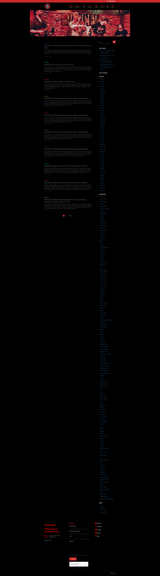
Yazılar (102, 507)
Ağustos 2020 (102, 187)
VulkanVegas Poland (104, 482)
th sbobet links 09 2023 (104, 460)
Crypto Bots (102, 295)
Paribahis (102, 407)
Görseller (96, 7)
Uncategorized (103, 469)
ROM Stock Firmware (104, 436)
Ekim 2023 (102, 112)
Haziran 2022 (102, 151)
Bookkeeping (102, 264)
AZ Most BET (102, 245)
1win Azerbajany (103, 201)
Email (98, 536)
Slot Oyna (102, 445)
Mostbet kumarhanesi (104, 363)
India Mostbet (102, 322)
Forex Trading (103, 315)
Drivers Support (103, 305)
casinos (101, 288)
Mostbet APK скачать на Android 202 (58, 65)
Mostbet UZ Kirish (103, 382)
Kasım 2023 (102, 110)
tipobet (101, 462)
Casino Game (102, 274)
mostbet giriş (102, 356)
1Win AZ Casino (103, 199)
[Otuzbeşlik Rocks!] (47, 6)
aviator (101, 242)
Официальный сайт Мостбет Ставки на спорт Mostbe (65, 166)
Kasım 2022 (102, 139)
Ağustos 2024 (102, 91)
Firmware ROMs (103, 312)
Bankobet (102, 257)
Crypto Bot (102, 293)
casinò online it (103, 286)
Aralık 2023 (102, 108)
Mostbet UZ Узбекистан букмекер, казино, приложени (66, 98)
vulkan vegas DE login (104, 477)
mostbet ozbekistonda (104, 370)
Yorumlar (103, 510)
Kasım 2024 (102, 83)
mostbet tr (102, 375)
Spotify (98, 533)
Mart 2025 (102, 79)
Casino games (103, 276)
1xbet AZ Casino (103, 220)
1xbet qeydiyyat (103, 237)
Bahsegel (102, 254)
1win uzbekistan (103, 213)
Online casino (103, 395)
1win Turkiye (102, 211)
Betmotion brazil (103, 262)
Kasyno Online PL (103, 327)
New (101, 390)
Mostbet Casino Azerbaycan (105, 353)
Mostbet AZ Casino (104, 344)
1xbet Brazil (102, 228)
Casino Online (103, 281)
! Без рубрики (102, 196)
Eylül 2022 (102, 144)
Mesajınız (71, 541)
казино (101, 484)
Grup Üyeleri (77, 7)
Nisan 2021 (102, 175)
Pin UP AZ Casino (103, 409)
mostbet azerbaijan (104, 346)
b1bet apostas (103, 249)
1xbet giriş (102, 232)
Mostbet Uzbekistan (104, 385)
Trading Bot (102, 465)
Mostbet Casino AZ (104, 351)
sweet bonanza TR (103, 455)
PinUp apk (102, 428)
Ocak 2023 (102, 134)
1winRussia (102, 216)
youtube (110, 1)
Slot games (102, 440)
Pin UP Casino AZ (103, 416)
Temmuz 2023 (103, 120)
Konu (70, 536)
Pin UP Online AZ (103, 419)
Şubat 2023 (102, 132)
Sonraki (70, 215)
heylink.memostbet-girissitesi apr (107, 320)
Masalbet (102, 334)
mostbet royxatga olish (104, 373)
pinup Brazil (102, 431)
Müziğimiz (90, 7)
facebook (107, 1)
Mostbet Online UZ (103, 368)
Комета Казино (103, 486)
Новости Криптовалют (105, 489)
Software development (104, 448)
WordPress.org (103, 512)
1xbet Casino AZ (103, 230)
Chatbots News (103, 291)
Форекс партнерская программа (107, 498)
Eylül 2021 (102, 168)
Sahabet (101, 438)
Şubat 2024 (102, 103)
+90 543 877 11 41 (52, 537)
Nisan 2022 (102, 156)
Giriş (101, 505)
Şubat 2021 (102, 178)
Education (102, 307)
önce (46, 56)
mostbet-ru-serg (103, 387)
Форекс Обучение (103, 496)
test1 (101, 457)
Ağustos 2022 (102, 146)
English (112, 7)
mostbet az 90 (103, 341)
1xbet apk (102, 218)
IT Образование (103, 324)
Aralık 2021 (102, 166)
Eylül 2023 (102, 115)
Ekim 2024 (102, 86)
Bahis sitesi (102, 252)
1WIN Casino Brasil (104, 206)
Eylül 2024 (102, 88)
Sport (101, 450)
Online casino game (104, 399)
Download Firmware (104, 303)
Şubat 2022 (102, 161)
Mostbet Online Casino (104, 365)
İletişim (107, 7)
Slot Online (102, 443)
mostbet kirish (103, 361)
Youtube (99, 529)
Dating (101, 298)
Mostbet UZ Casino (104, 380)
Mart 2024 (102, 100)
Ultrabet (101, 467)
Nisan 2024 (102, 98)
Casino (101, 266)
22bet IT (101, 240)
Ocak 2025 (102, 81)
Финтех (101, 491)
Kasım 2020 (102, 185)
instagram (108, 1)
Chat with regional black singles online (108, 64)
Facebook (99, 523)
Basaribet (102, 259)
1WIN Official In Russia (104, 208)
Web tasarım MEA (47, 540)
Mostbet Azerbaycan (104, 349)
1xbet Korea (102, 235)
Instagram (99, 526)
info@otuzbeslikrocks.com (54, 535)
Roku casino (102, 433)
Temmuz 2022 (103, 149)
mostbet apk (102, 339)
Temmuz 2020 (103, 190)
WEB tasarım (113, 573)
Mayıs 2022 (102, 153)
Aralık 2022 (102, 137)
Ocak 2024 (102, 105)
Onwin (101, 402)
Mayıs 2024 (102, 95)
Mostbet (101, 336)
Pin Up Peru (102, 424)
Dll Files (101, 300)
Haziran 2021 (102, 173)
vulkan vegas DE (103, 474)
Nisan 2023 (102, 127)
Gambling (102, 317)
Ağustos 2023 (102, 117)
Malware (101, 332)
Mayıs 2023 (102, 124)
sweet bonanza (103, 453)
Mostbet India (102, 358)
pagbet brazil (102, 404)
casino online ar (103, 283)
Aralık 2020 (102, 183)
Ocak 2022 (102, 163)
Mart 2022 (102, 158)
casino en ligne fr (103, 271)
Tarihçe (84, 7)
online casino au (103, 397)
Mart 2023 (102, 129)
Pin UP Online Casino (104, 421)
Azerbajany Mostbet (104, 247)
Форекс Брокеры (103, 494)
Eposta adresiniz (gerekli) (74, 531)
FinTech (101, 310)
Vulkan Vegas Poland (104, 479)
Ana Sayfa (71, 7)
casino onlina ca (103, 278)
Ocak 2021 (102, 180)
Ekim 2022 (102, 141)
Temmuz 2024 (103, 93)
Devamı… (46, 54)
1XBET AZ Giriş (103, 223)
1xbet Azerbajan (103, 225)
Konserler (102, 7)
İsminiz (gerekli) (72, 526)
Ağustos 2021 (102, 170)
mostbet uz (46, 43)
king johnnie (102, 329)
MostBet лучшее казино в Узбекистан (59, 81)
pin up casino (102, 414)
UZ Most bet (102, 472)
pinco (101, 426)
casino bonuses (103, 269)
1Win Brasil (102, 203)
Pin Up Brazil (102, 411)
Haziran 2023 (102, 122)
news (101, 392)
